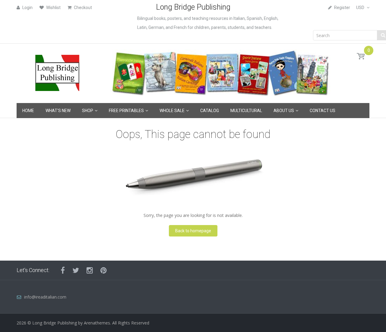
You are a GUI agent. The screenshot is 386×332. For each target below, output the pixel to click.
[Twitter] (75, 270)
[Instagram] (90, 270)
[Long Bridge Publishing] (57, 71)
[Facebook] (63, 270)
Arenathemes (97, 323)
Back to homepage (193, 230)
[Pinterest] (104, 270)
